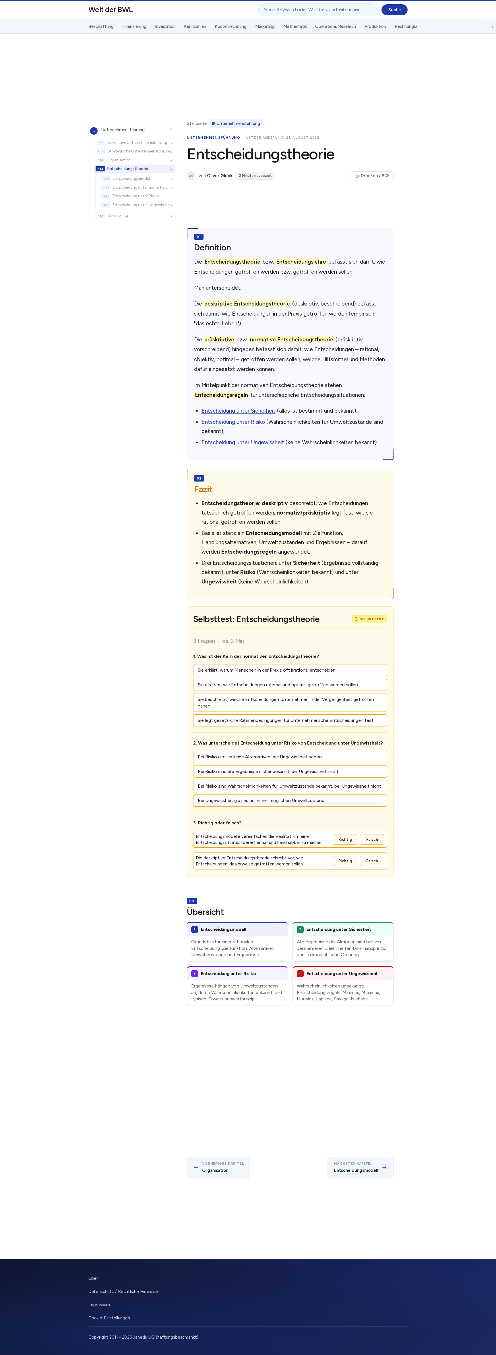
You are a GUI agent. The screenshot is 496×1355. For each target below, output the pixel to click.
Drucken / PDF (375, 175)
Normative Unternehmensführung (137, 142)
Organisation (119, 159)
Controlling (117, 215)
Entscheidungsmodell (132, 178)
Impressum (99, 1304)
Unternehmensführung (123, 129)
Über (93, 1278)
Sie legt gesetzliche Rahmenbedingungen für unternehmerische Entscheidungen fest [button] (285, 720)
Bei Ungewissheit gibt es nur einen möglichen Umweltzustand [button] (261, 800)
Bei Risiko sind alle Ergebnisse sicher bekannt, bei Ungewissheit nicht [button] (268, 771)
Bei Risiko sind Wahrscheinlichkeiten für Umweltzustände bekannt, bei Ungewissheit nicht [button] (289, 786)
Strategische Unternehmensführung (139, 151)
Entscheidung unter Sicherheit (140, 187)
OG (191, 176)
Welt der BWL (110, 9)
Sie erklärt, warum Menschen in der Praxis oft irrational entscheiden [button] (267, 670)
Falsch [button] (372, 839)
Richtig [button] (345, 839)
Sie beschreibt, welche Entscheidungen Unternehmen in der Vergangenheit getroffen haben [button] (286, 703)
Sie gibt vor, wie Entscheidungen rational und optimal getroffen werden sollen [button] (278, 684)
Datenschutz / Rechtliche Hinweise (123, 1291)
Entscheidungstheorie (127, 168)
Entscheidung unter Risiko (136, 196)
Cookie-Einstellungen (109, 1318)
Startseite (197, 123)
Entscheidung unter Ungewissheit (142, 204)
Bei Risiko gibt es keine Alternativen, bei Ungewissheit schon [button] (260, 756)
